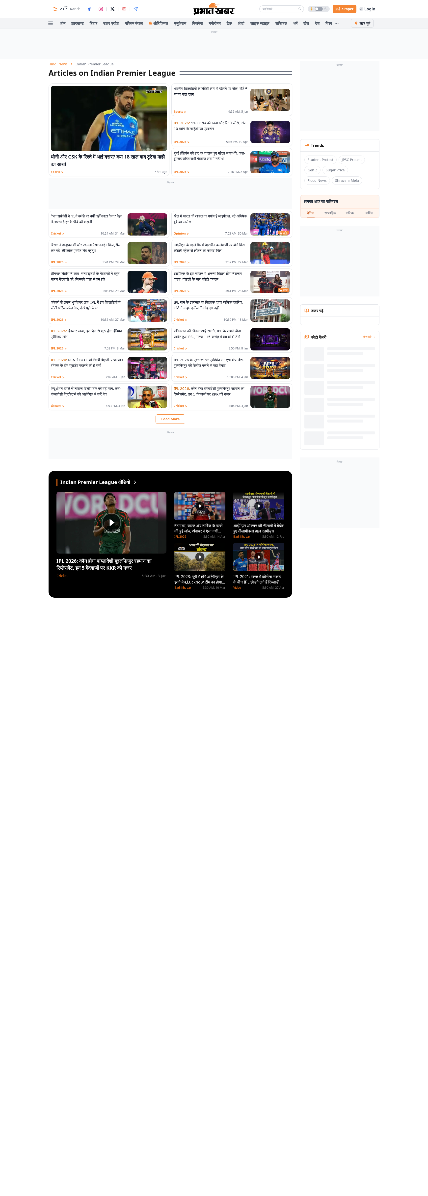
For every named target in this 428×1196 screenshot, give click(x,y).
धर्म (295, 23)
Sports (57, 172)
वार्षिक (369, 213)
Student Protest (320, 159)
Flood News (317, 180)
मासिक (350, 213)
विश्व (328, 23)
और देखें (367, 337)
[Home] (214, 9)
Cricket (57, 234)
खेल (306, 23)
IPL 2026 (181, 142)
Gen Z (312, 170)
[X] (112, 9)
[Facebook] (89, 9)
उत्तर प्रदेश (111, 23)
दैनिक (310, 213)
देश (317, 23)
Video (237, 588)
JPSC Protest (352, 159)
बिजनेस (197, 23)
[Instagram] (101, 9)
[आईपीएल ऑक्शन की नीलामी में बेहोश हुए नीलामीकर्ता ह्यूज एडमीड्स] (258, 506)
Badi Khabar (182, 588)
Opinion (181, 234)
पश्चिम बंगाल (134, 23)
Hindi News (58, 64)
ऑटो (241, 23)
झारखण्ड (77, 23)
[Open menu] (50, 23)
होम (62, 23)
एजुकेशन (180, 23)
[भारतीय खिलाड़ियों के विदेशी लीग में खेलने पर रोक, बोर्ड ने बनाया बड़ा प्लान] (270, 100)
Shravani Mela (347, 180)
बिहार (93, 23)
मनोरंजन (215, 23)
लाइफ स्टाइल (259, 23)
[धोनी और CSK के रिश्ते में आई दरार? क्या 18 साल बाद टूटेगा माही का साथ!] (109, 118)
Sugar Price (335, 170)
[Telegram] (135, 9)
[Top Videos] (135, 482)
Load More (170, 419)
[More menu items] (336, 23)
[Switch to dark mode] (319, 9)
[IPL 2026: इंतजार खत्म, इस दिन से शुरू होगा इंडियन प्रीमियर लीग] (147, 339)
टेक (229, 23)
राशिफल (281, 23)
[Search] (299, 8)
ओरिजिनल (160, 23)
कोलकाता (57, 406)
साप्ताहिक (330, 213)
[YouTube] (124, 9)
